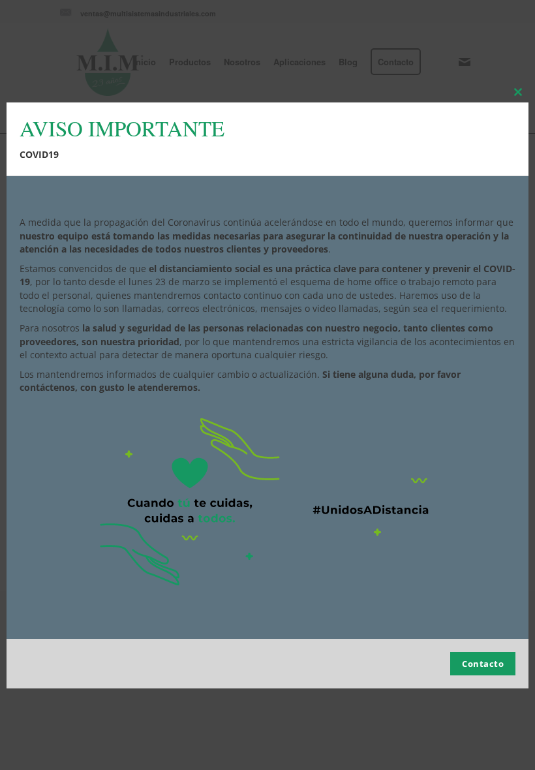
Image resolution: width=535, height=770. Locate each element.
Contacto (483, 664)
